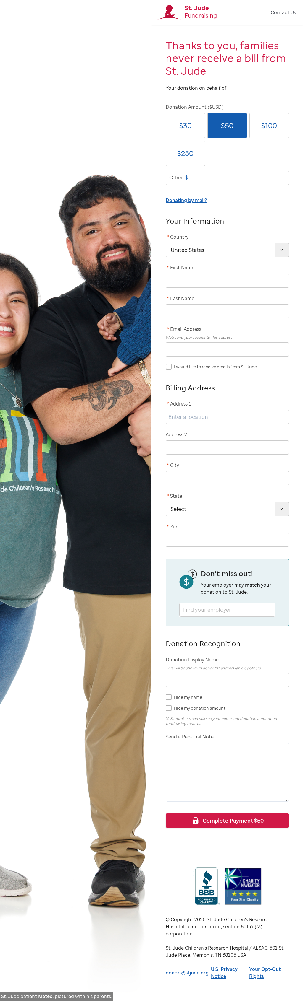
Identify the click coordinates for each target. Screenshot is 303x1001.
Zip (172, 526)
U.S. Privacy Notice (224, 972)
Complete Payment (233, 820)
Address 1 (179, 404)
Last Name (180, 298)
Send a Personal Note (190, 736)
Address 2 (176, 434)
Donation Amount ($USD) (194, 107)
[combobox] (183, 609)
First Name (180, 267)
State (174, 496)
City (173, 465)
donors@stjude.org (187, 972)
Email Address (184, 329)
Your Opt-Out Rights (265, 972)
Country (177, 237)
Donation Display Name (192, 659)
